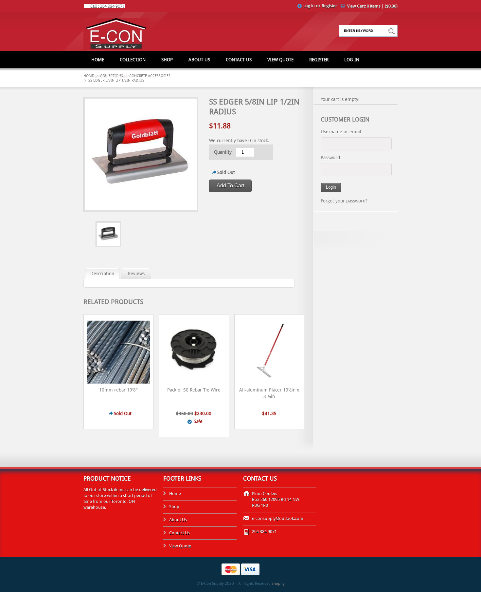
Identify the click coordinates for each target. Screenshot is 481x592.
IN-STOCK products (112, 76)
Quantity (223, 152)
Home (97, 59)
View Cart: (372, 6)
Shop (167, 59)
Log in (309, 5)
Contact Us (239, 59)
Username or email (341, 131)
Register (329, 5)
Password (330, 157)
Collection (133, 59)
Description (102, 273)
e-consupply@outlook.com (277, 518)
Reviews (136, 273)
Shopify (278, 583)
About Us (199, 59)
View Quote (280, 59)
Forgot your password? (344, 200)
